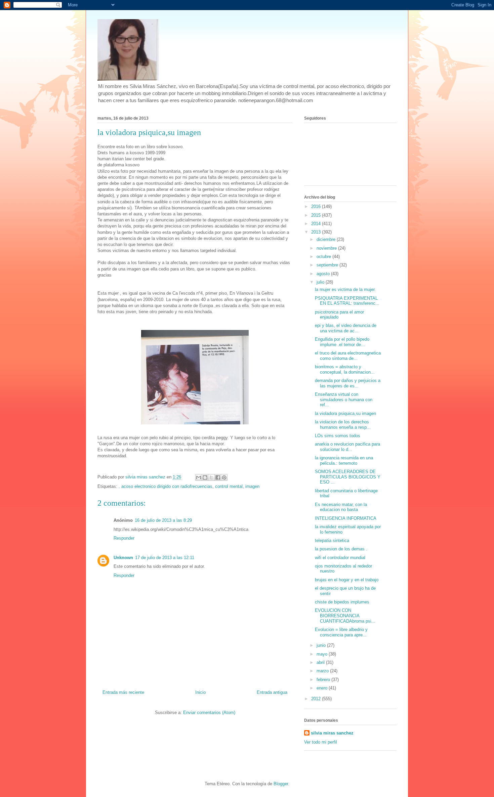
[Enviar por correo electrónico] (198, 477)
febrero (324, 679)
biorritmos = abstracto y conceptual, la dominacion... (345, 369)
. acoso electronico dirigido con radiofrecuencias (165, 486)
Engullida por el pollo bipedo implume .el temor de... (342, 342)
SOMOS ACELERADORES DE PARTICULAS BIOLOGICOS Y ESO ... (347, 477)
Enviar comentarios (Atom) (209, 712)
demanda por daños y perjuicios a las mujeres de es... (347, 383)
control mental (229, 486)
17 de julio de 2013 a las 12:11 (164, 557)
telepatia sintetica (332, 540)
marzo (323, 670)
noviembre (327, 248)
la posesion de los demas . (341, 548)
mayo (323, 654)
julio (321, 282)
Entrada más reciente (123, 692)
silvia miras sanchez (332, 733)
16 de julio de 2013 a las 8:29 (163, 520)
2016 (316, 206)
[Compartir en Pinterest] (224, 477)
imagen (252, 486)
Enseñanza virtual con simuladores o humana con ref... (343, 399)
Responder (124, 538)
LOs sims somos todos (337, 435)
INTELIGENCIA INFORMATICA (345, 518)
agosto (324, 273)
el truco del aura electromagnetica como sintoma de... (348, 355)
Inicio (200, 692)
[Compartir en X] (211, 477)
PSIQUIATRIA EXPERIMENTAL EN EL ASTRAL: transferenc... (347, 301)
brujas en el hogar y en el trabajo (346, 579)
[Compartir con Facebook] (217, 477)
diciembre (327, 239)
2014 (316, 223)
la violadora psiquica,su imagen (345, 413)
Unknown (123, 557)
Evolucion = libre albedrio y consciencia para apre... (341, 632)
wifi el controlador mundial (340, 557)
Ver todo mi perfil (320, 742)
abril (321, 662)
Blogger (281, 783)
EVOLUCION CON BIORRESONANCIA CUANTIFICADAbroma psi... (345, 615)
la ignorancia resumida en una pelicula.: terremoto (344, 460)
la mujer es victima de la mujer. (345, 289)
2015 (316, 215)
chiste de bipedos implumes (342, 601)
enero (323, 687)
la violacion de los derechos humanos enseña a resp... (343, 424)
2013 (316, 232)
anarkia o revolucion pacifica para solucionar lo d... (347, 447)
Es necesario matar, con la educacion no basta (341, 507)
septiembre (328, 264)
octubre (324, 256)
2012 (316, 698)
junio (322, 645)
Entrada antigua (272, 692)
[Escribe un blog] (205, 477)
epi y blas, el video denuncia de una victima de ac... (345, 328)
